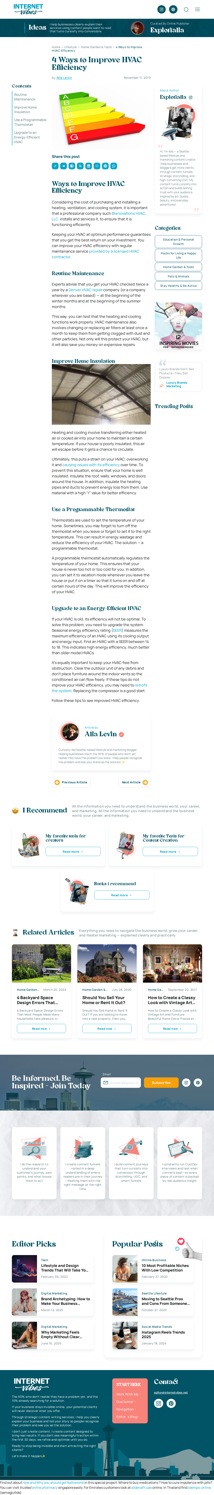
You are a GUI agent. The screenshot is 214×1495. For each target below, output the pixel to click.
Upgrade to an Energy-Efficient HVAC (27, 137)
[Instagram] (161, 9)
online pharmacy (44, 1487)
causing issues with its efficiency (91, 464)
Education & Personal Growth (178, 241)
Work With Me (127, 1394)
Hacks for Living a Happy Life (178, 255)
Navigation (125, 1409)
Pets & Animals (178, 276)
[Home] (28, 9)
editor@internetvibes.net (171, 1392)
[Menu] (197, 9)
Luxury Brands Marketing (176, 384)
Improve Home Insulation (25, 109)
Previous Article (74, 782)
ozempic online (199, 1487)
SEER (117, 630)
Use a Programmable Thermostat (30, 122)
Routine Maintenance (24, 96)
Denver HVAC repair (85, 289)
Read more (71, 852)
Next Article (131, 782)
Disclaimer (125, 1401)
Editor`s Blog (126, 1416)
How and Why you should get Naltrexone (53, 1482)
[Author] (121, 734)
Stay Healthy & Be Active (178, 286)
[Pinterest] (173, 9)
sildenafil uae (141, 1487)
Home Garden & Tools (178, 267)
